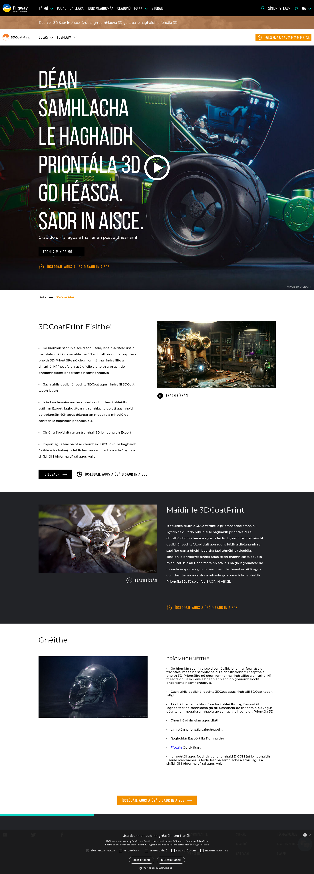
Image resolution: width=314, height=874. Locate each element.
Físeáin (176, 747)
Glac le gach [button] (141, 860)
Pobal (61, 8)
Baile (43, 297)
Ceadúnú (124, 8)
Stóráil (158, 8)
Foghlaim (64, 37)
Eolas (43, 37)
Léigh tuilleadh (201, 844)
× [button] (310, 834)
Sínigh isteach (279, 8)
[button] (157, 868)
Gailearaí (77, 8)
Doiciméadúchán (101, 8)
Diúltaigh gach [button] (171, 860)
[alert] (157, 852)
